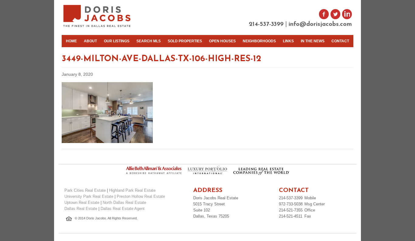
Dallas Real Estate (80, 208)
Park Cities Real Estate (85, 190)
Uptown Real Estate (81, 202)
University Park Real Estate (88, 196)
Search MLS (148, 41)
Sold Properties (185, 41)
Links (288, 41)
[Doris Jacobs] (97, 26)
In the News (312, 41)
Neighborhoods (259, 41)
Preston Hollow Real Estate (141, 196)
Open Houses (222, 41)
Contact (340, 41)
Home (71, 41)
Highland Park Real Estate (132, 190)
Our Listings (116, 41)
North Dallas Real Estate (124, 202)
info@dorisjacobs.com (320, 24)
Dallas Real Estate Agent (123, 208)
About (90, 41)
